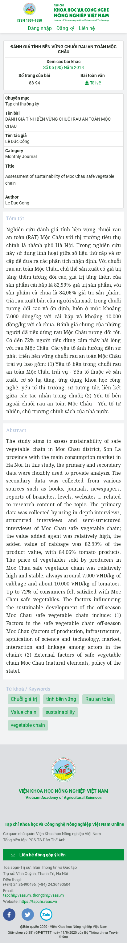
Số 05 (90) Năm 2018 (63, 67)
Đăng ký (65, 28)
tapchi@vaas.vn (17, 895)
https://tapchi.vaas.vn (38, 901)
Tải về (95, 82)
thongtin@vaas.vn (48, 895)
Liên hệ (87, 28)
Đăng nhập (40, 28)
